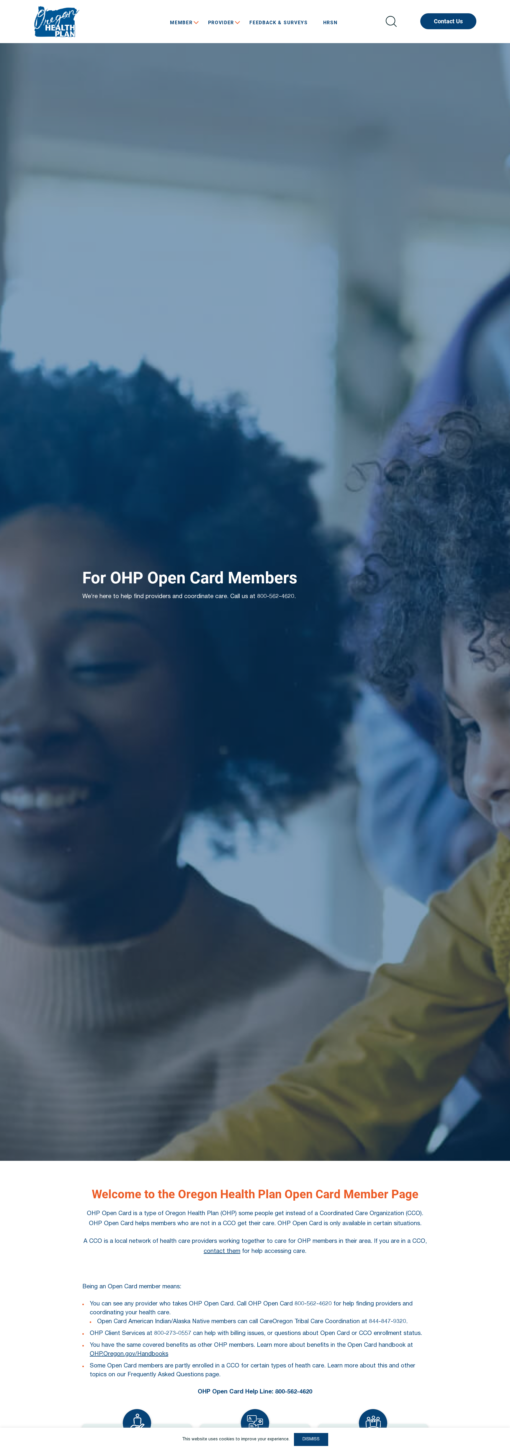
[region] (255, 1439)
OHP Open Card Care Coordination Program (78, 21)
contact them (222, 1252)
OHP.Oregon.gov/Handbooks (129, 1354)
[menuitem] (181, 22)
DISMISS (311, 1439)
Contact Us (448, 21)
